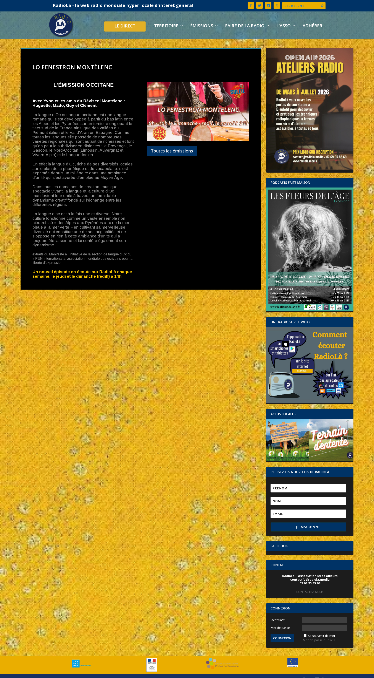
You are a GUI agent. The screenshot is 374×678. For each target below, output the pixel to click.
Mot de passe (280, 628)
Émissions (201, 26)
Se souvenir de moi (321, 636)
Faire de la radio (244, 26)
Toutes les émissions (172, 151)
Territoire (166, 26)
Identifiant (278, 620)
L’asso (283, 26)
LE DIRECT (124, 26)
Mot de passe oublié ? (319, 640)
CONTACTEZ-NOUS (310, 592)
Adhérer (312, 26)
